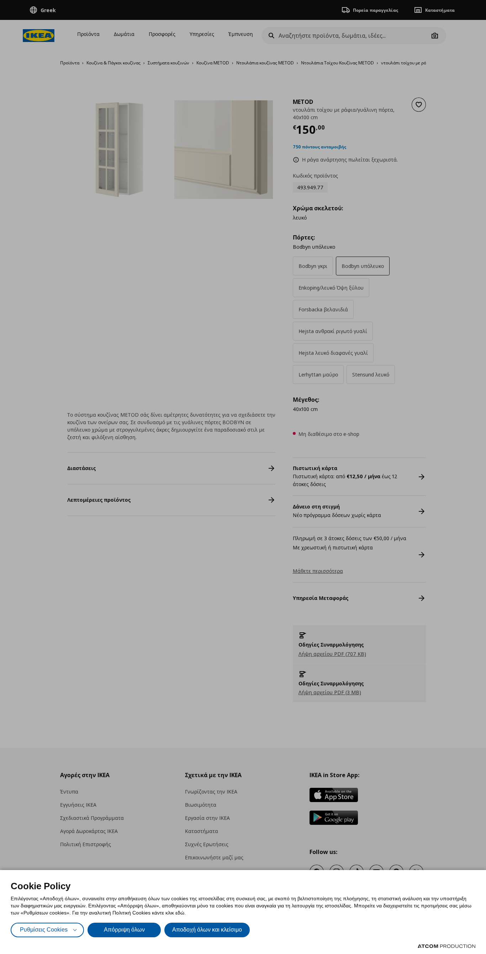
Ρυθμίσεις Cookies (44, 930)
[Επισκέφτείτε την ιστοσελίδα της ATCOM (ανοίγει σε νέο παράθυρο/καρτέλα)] (446, 946)
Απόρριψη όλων (124, 930)
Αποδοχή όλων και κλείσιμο (207, 930)
